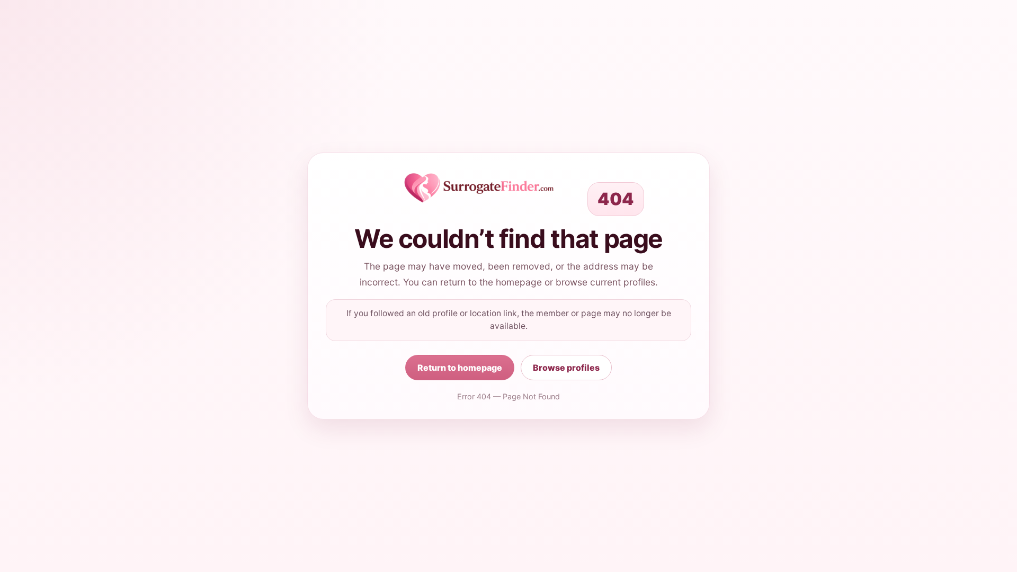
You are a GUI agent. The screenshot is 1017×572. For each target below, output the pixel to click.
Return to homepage (459, 367)
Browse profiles (566, 367)
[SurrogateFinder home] (479, 188)
